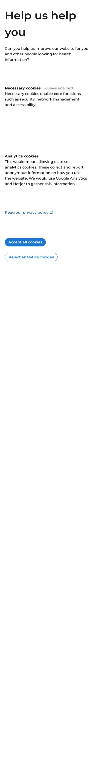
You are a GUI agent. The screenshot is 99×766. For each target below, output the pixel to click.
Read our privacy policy (26, 212)
